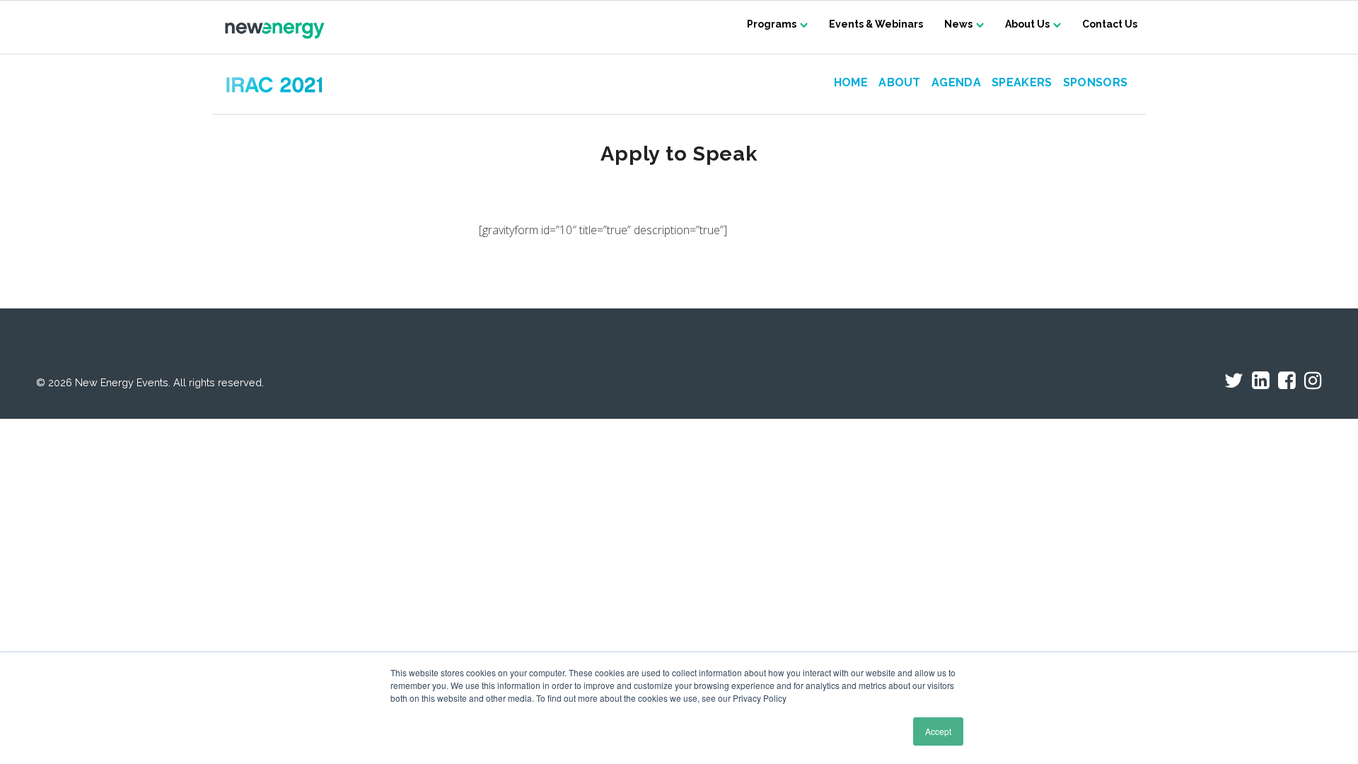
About (899, 83)
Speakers (1022, 83)
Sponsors (1095, 83)
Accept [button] (938, 731)
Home (851, 83)
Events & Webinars (876, 24)
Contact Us (1109, 24)
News (958, 24)
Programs (771, 24)
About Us (1027, 24)
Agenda (956, 83)
